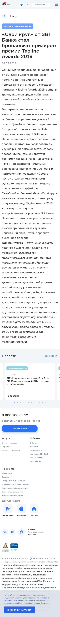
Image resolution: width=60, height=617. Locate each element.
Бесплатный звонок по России (21, 420)
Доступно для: (11, 500)
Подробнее (12, 395)
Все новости (51, 355)
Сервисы (6, 446)
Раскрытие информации (13, 481)
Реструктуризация (11, 450)
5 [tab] (25, 402)
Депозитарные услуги (12, 492)
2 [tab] (17, 402)
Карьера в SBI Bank (39, 454)
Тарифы (5, 477)
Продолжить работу (19, 610)
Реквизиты (8, 468)
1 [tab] (14, 402)
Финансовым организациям (15, 484)
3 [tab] (20, 402)
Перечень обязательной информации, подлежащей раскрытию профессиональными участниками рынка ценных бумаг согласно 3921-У (30, 568)
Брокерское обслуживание (15, 488)
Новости (34, 446)
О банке (35, 438)
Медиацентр (36, 450)
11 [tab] (42, 402)
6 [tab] (28, 402)
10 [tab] (39, 402)
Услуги (6, 438)
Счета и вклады (9, 443)
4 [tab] (23, 402)
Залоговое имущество (12, 495)
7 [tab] (31, 402)
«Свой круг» (48, 69)
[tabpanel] (30, 381)
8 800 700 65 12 (15, 415)
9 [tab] (36, 402)
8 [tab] (34, 402)
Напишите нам (20, 428)
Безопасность (36, 457)
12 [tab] (45, 402)
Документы (35, 461)
